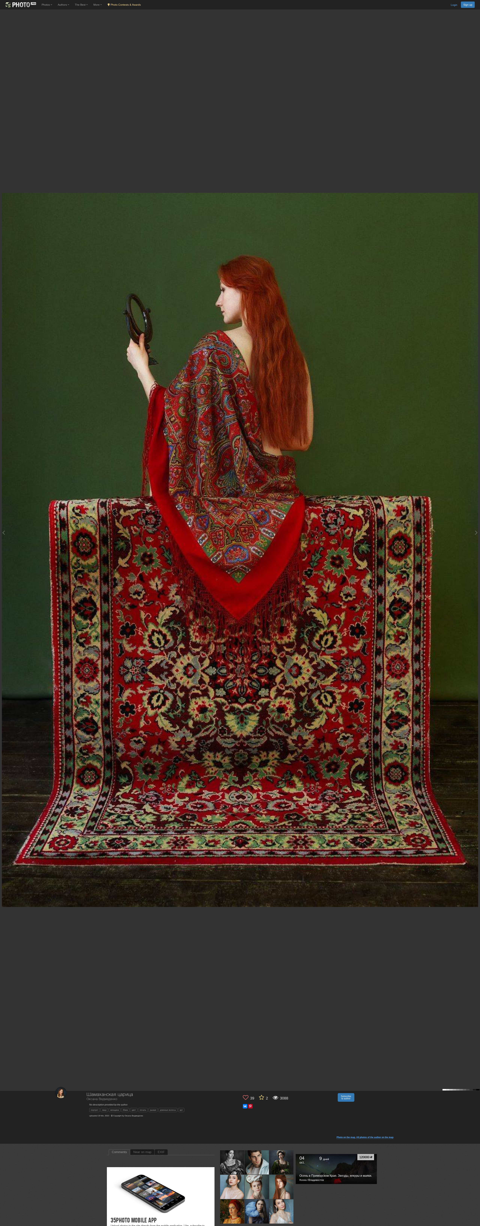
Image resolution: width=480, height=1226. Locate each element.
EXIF (161, 1152)
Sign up (467, 4)
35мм (125, 1110)
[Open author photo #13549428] (257, 1162)
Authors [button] (63, 4)
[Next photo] (476, 532)
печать (143, 1110)
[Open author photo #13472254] (257, 1187)
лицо (104, 1110)
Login (454, 5)
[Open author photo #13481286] (232, 1187)
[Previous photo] (3, 532)
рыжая (153, 1110)
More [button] (96, 4)
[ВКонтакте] (245, 1106)
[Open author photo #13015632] (281, 1211)
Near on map (142, 1152)
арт (181, 1110)
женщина (114, 1110)
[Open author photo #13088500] (257, 1211)
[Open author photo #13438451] (281, 1187)
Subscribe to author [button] (346, 1097)
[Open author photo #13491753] (281, 1162)
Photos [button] (46, 4)
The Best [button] (80, 4)
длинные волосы (168, 1110)
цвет (134, 1110)
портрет (94, 1110)
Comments (119, 1152)
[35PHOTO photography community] (20, 4)
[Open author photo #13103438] (232, 1211)
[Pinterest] (250, 1106)
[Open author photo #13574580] (232, 1162)
